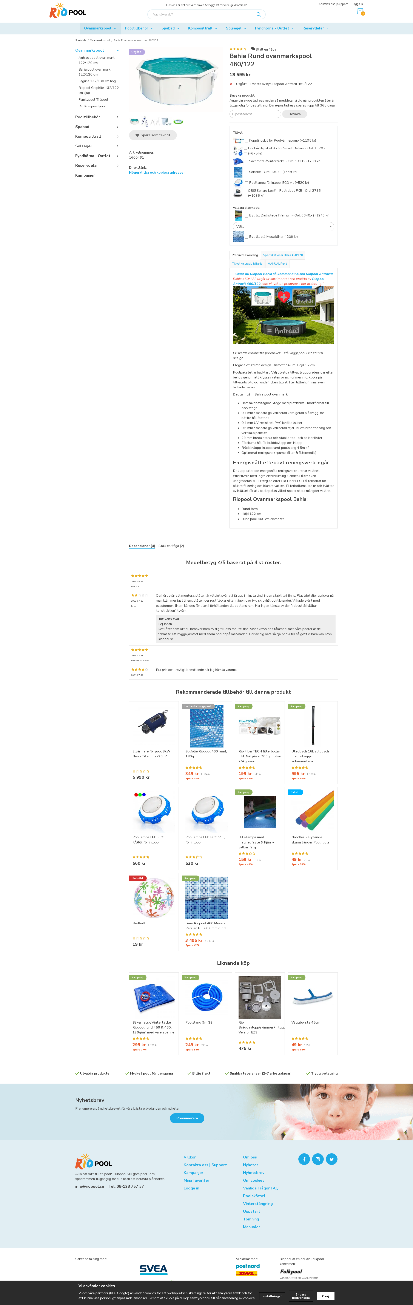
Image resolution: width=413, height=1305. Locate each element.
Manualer (251, 1226)
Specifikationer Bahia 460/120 (283, 255)
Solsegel (234, 28)
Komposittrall (200, 28)
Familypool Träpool (93, 99)
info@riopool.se (89, 1186)
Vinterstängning (258, 1203)
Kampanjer (85, 175)
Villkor (190, 1157)
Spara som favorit (154, 135)
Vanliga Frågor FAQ (261, 1188)
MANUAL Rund (277, 264)
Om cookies (253, 1180)
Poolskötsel (254, 1195)
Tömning (251, 1219)
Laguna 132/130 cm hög (97, 81)
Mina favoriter (196, 1180)
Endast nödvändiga (301, 1296)
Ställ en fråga (266, 49)
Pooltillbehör (136, 28)
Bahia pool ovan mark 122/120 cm (95, 72)
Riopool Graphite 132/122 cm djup (99, 90)
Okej (325, 1296)
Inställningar (272, 1296)
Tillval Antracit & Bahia (247, 264)
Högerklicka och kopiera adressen (157, 172)
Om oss (250, 1157)
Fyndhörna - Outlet (272, 28)
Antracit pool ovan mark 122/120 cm (97, 60)
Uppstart (251, 1211)
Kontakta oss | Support (333, 4)
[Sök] (258, 14)
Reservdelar (313, 28)
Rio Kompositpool (92, 106)
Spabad (168, 28)
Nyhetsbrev (89, 1100)
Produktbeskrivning (245, 255)
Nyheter (250, 1165)
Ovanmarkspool (97, 28)
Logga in (357, 4)
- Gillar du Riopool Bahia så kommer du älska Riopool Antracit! (283, 274)
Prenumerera (187, 1118)
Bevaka (295, 114)
